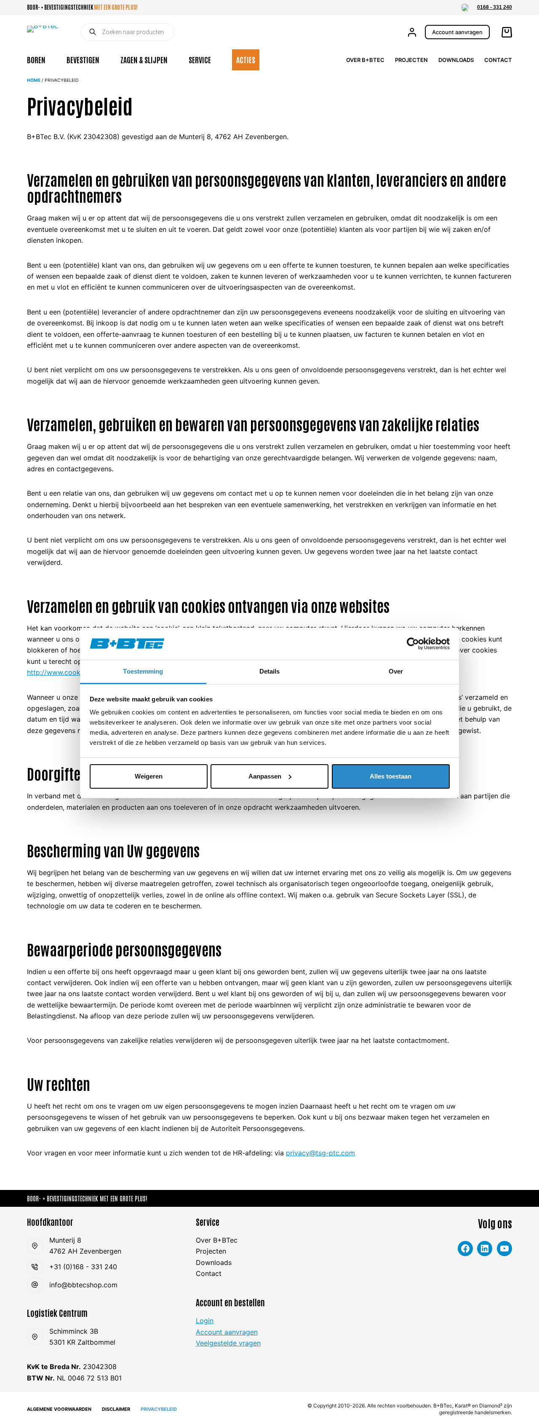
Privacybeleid (159, 1409)
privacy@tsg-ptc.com (320, 1153)
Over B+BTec (365, 59)
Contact (498, 59)
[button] (465, 7)
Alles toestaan (390, 776)
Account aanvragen (457, 32)
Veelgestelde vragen (228, 1343)
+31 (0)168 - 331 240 (83, 1266)
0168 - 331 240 (494, 7)
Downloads (456, 59)
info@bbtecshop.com (83, 1285)
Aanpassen (264, 776)
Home (33, 80)
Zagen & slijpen (144, 59)
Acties (245, 59)
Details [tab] (269, 671)
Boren (36, 59)
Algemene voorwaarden (59, 1409)
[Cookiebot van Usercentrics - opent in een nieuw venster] (413, 643)
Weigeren (149, 776)
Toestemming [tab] (143, 671)
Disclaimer (116, 1409)
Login (204, 1320)
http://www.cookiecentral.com (75, 672)
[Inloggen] (412, 32)
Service (200, 59)
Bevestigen (83, 59)
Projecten (411, 59)
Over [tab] (396, 671)
